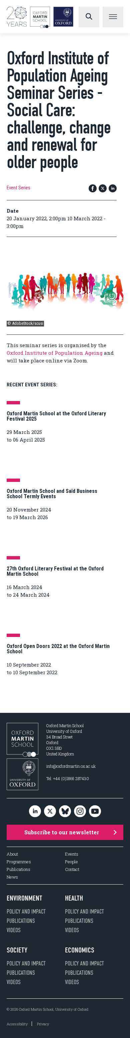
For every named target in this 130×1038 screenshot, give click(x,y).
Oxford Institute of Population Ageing (55, 352)
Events (71, 854)
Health (74, 898)
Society (17, 950)
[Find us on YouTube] (95, 811)
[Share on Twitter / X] (103, 188)
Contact (72, 869)
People (71, 862)
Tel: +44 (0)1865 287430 (67, 778)
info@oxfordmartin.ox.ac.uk (71, 766)
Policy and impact (26, 912)
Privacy (43, 1023)
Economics (79, 950)
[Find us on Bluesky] (65, 811)
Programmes (19, 862)
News (12, 877)
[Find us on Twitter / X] (50, 811)
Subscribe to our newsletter (61, 832)
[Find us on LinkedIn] (35, 811)
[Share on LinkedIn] (113, 188)
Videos (14, 930)
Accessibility (17, 1023)
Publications (18, 869)
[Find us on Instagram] (80, 811)
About (12, 854)
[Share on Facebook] (93, 188)
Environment (24, 898)
